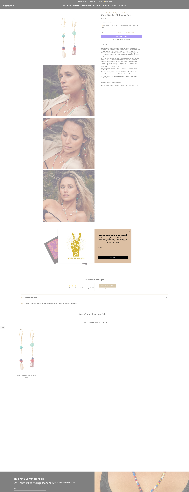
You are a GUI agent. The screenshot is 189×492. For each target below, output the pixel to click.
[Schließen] (129, 231)
